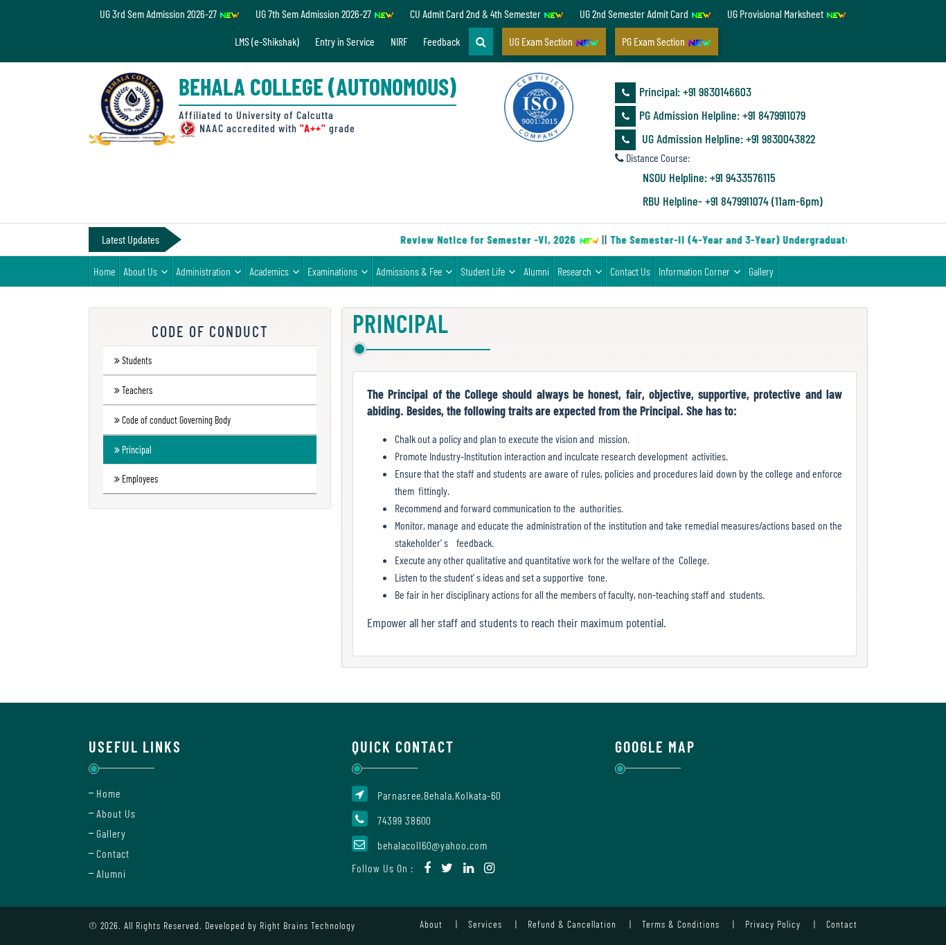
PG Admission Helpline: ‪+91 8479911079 (722, 115)
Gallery (761, 271)
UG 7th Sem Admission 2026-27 (314, 13)
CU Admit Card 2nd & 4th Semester (476, 13)
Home (104, 271)
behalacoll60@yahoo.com (432, 845)
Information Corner (694, 271)
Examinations (332, 271)
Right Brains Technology (307, 925)
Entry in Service (345, 41)
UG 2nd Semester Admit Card (635, 13)
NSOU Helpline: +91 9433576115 (709, 177)
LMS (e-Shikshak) (267, 41)
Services (485, 924)
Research (574, 271)
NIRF (399, 41)
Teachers (137, 391)
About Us (140, 271)
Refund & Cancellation (572, 924)
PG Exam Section (654, 41)
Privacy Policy (773, 924)
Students (137, 361)
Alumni (536, 271)
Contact (113, 853)
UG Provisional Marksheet (776, 13)
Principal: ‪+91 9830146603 (695, 91)
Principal (137, 450)
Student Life (483, 271)
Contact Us (630, 271)
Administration (203, 271)
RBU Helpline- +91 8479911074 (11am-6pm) (733, 200)
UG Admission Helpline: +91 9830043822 (727, 138)
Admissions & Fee (409, 271)
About (431, 924)
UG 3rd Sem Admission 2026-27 (159, 13)
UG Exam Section (542, 41)
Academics (269, 271)
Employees (140, 479)
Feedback (441, 41)
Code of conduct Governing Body (176, 420)
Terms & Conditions (681, 924)
